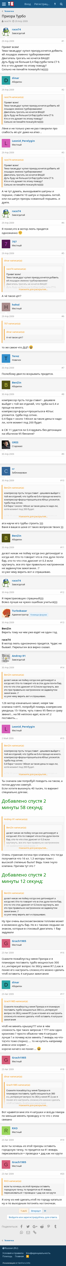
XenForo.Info (24, 1263)
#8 (63, 394)
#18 (62, 1069)
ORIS (15, 442)
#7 (63, 367)
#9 (63, 454)
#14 (62, 667)
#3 (63, 152)
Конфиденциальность (38, 1253)
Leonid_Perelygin (23, 141)
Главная (19, 1256)
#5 (63, 253)
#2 (63, 89)
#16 (62, 952)
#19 (62, 1139)
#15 (62, 738)
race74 (7, 21)
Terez (15, 356)
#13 (62, 622)
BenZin (16, 382)
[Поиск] (61, 4)
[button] (4, 4)
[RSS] (28, 1256)
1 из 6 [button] (24, 1210)
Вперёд (35, 1210)
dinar (15, 78)
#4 (63, 222)
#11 (62, 547)
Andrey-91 (19, 655)
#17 (62, 994)
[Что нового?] (55, 4)
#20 (62, 1173)
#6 (63, 316)
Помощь (7, 1256)
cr (13, 468)
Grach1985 (19, 941)
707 (14, 241)
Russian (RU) (11, 1248)
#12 (62, 592)
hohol (16, 304)
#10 (62, 480)
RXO (15, 1128)
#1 (63, 41)
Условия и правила (12, 1253)
